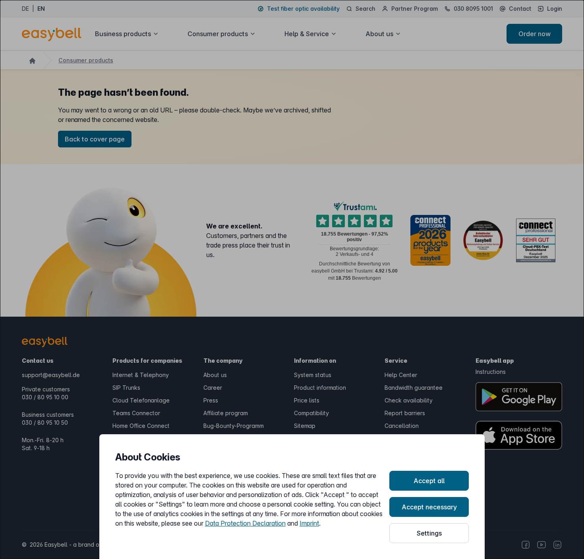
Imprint (309, 523)
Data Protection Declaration (245, 523)
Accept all (429, 481)
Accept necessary (429, 507)
